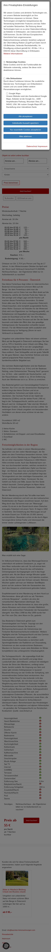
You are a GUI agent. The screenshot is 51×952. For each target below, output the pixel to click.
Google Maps (15, 93)
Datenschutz (32, 146)
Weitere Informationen (13, 53)
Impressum (42, 146)
